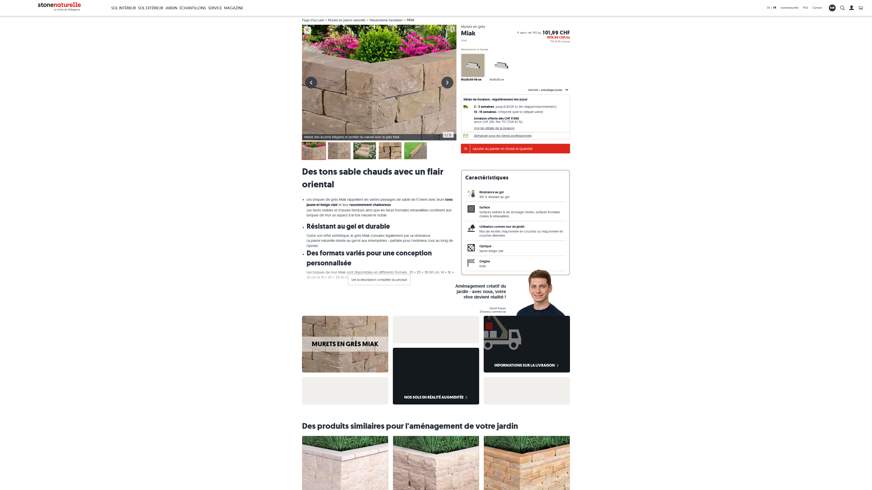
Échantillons (193, 7)
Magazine (233, 7)
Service (215, 7)
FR (774, 8)
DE (768, 7)
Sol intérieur (123, 7)
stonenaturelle (789, 7)
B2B (832, 8)
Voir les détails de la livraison (494, 128)
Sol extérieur (150, 7)
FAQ (805, 7)
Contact (817, 7)
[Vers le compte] (851, 7)
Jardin (171, 7)
